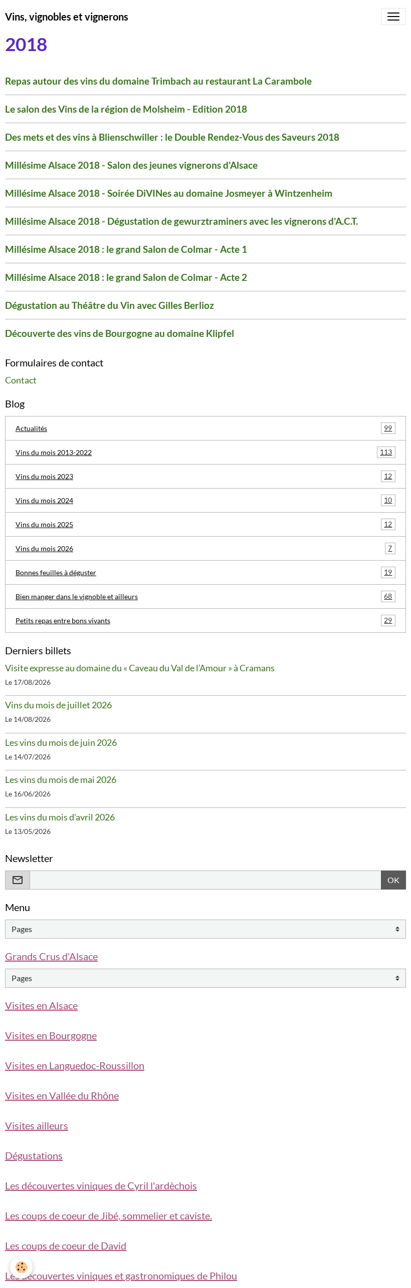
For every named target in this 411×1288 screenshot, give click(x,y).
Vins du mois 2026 (204, 548)
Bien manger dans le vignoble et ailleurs (204, 596)
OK (393, 880)
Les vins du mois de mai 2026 (60, 779)
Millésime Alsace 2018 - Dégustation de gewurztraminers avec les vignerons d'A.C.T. (181, 221)
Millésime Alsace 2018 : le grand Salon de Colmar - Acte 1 (126, 249)
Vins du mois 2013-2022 (204, 452)
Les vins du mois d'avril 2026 (60, 817)
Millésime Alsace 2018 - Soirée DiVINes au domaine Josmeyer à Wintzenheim (168, 193)
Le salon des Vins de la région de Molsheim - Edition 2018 (126, 109)
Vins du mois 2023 (204, 476)
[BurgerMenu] (393, 16)
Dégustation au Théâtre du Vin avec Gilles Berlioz (109, 305)
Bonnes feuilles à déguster (204, 572)
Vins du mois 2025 (204, 524)
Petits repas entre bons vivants (204, 620)
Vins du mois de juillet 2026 (58, 705)
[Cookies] (21, 1267)
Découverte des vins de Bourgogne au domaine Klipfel (119, 333)
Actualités (204, 428)
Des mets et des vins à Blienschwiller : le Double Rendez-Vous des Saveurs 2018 (172, 137)
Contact (21, 380)
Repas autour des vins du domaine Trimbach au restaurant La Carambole (158, 81)
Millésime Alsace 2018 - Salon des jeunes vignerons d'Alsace (131, 165)
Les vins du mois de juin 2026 (61, 742)
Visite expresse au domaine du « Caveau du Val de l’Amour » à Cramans (140, 668)
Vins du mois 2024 (204, 500)
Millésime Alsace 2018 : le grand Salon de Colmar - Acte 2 (126, 277)
